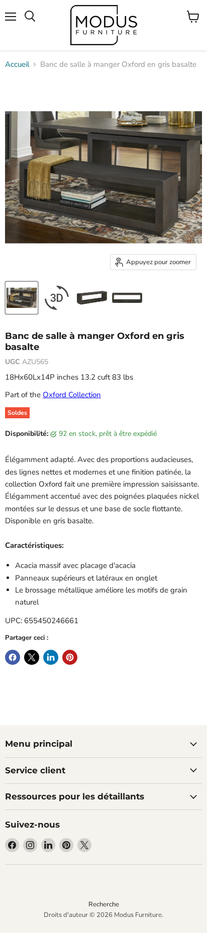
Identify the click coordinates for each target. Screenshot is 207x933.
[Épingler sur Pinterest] (69, 657)
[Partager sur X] (31, 657)
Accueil (17, 64)
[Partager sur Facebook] (12, 657)
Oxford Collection (72, 395)
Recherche (103, 904)
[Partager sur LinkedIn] (50, 657)
